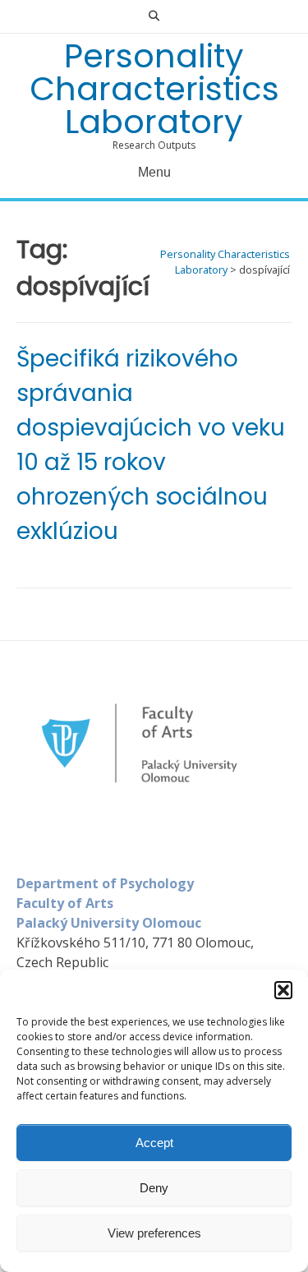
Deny (154, 1188)
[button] (283, 990)
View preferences (154, 1233)
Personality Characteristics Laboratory (154, 89)
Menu (154, 172)
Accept (154, 1143)
